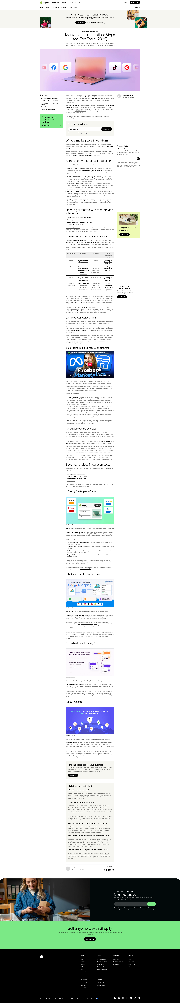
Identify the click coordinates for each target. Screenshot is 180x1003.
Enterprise (78, 2)
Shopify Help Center (102, 961)
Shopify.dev (115, 959)
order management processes (83, 155)
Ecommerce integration (73, 228)
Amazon (68, 242)
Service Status (84, 972)
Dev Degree (115, 964)
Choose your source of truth (75, 220)
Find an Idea (48, 7)
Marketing (63, 7)
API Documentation (117, 961)
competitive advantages (89, 307)
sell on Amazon (88, 97)
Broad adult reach (83, 283)
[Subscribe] (138, 158)
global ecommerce (74, 105)
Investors (83, 961)
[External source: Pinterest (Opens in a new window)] (139, 998)
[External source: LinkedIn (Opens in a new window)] (135, 998)
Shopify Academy (101, 967)
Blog (41, 7)
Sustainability (84, 983)
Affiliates (83, 967)
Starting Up (56, 7)
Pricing (71, 2)
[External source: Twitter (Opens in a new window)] (119, 998)
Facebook (94, 98)
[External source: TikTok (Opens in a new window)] (131, 998)
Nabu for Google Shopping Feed (77, 476)
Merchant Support (101, 959)
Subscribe (151, 904)
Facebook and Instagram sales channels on (108, 287)
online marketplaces (78, 240)
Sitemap (79, 999)
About (82, 959)
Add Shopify (122, 297)
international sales (85, 569)
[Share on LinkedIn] (113, 870)
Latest (70, 7)
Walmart (78, 242)
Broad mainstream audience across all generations (83, 278)
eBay (91, 146)
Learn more (73, 775)
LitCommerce (71, 481)
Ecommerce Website (102, 988)
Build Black (84, 985)
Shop (129, 959)
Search (136, 7)
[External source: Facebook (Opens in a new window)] (115, 998)
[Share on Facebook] (105, 870)
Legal (82, 969)
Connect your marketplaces (75, 224)
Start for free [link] (106, 129)
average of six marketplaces (89, 178)
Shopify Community (102, 969)
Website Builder (101, 985)
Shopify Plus (131, 964)
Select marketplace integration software (79, 222)
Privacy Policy (130, 166)
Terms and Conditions (139, 909)
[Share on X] (109, 870)
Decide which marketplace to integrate (79, 217)
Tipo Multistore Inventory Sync (76, 478)
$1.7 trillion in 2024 (80, 111)
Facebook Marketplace (91, 242)
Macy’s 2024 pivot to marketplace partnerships (81, 201)
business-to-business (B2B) (80, 302)
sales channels (91, 95)
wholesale (79, 311)
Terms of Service (59, 999)
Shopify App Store (91, 341)
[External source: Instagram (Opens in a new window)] (127, 998)
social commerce (104, 97)
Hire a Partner (100, 964)
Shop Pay (131, 961)
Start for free (134, 2)
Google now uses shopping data (87, 624)
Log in (125, 2)
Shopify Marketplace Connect (108, 261)
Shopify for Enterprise (134, 967)
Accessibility (84, 988)
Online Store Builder (102, 983)
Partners (83, 964)
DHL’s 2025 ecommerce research (93, 170)
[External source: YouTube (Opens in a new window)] (123, 998)
